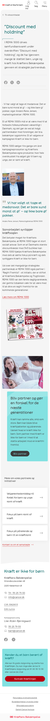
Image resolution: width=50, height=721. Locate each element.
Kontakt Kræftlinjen (25, 678)
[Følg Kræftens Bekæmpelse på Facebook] (6, 640)
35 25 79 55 (14, 626)
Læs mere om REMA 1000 (15, 297)
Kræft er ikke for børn (24, 571)
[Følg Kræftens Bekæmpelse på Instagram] (13, 640)
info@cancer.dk (16, 597)
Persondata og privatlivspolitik (25, 698)
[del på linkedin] (18, 82)
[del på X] (12, 82)
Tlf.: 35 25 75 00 (16, 593)
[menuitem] (28, 4)
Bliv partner (20, 453)
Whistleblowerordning (25, 705)
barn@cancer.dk (16, 630)
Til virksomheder (12, 15)
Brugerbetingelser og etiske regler (25, 702)
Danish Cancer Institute (25, 709)
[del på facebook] (6, 82)
